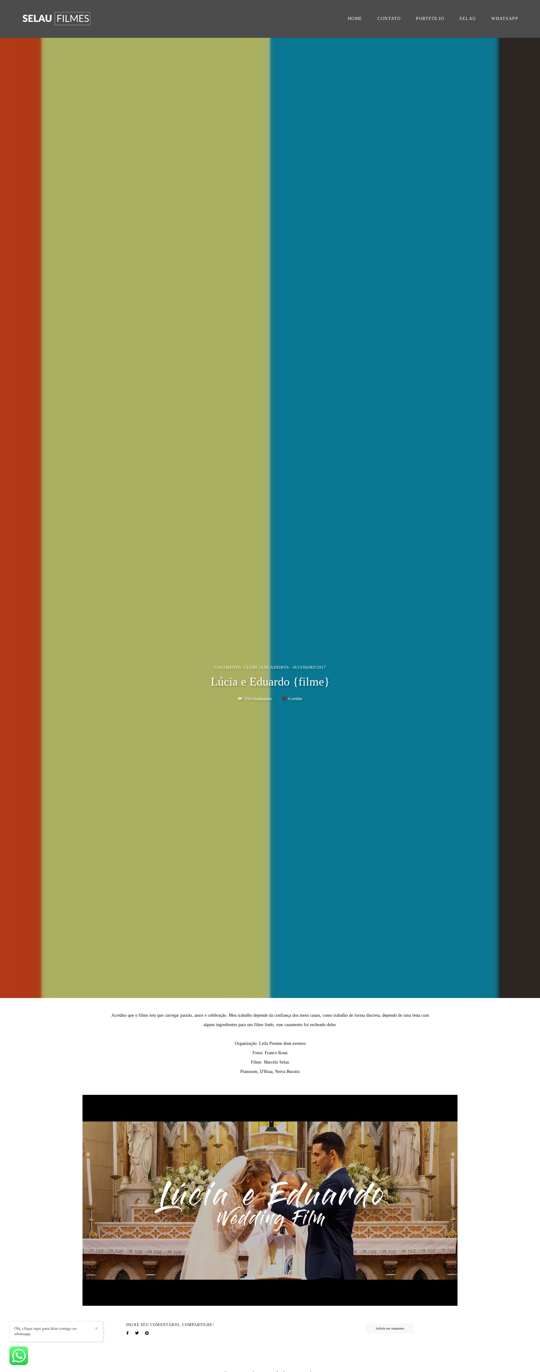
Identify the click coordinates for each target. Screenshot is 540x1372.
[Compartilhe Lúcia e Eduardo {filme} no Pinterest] (147, 1333)
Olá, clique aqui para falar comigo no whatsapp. (45, 1331)
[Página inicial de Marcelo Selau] (68, 18)
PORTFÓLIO (430, 18)
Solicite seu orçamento (390, 1328)
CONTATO (389, 18)
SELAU (467, 18)
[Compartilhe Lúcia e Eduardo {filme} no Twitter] (137, 1333)
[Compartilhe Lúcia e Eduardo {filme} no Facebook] (127, 1333)
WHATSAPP (504, 18)
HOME (355, 18)
